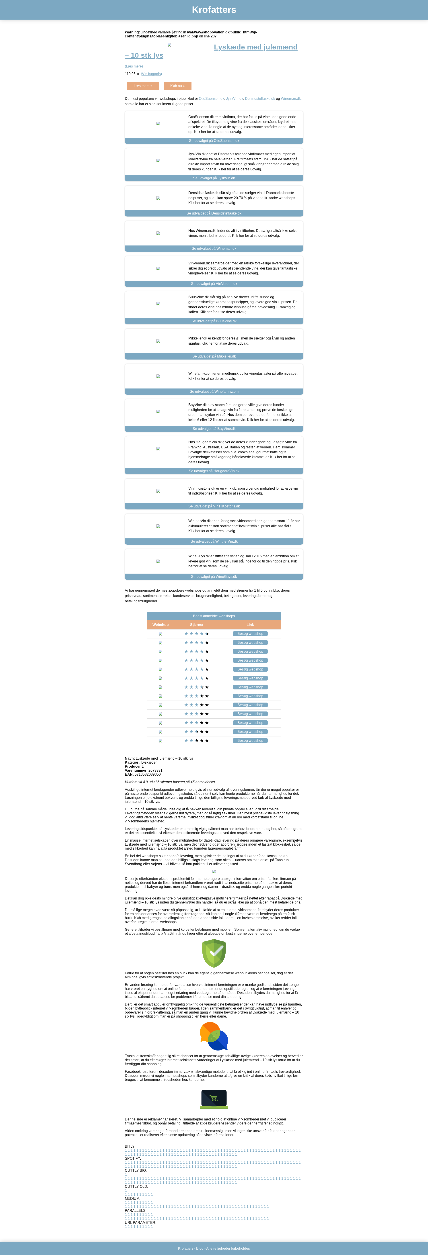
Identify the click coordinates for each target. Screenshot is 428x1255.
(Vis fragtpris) (151, 74)
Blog (200, 1248)
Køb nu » (177, 86)
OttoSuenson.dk (211, 98)
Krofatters (214, 9)
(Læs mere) (134, 66)
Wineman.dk (291, 98)
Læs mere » (143, 86)
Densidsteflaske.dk (260, 98)
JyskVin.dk (234, 98)
